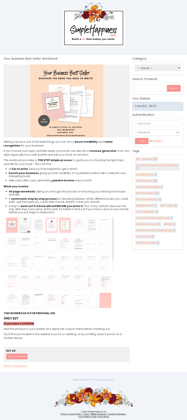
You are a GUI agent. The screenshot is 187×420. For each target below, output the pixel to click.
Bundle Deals (146, 174)
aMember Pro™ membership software (97, 380)
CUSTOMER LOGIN (87, 416)
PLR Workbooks (147, 243)
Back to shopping (15, 366)
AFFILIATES (103, 416)
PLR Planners (146, 181)
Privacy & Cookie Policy (71, 414)
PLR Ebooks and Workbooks (155, 230)
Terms (86, 414)
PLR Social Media (148, 199)
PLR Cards (168, 205)
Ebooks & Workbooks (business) (157, 166)
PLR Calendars (147, 212)
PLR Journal (145, 236)
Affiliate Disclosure (98, 414)
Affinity (169, 224)
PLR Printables (147, 193)
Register (158, 141)
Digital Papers (146, 205)
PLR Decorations (148, 224)
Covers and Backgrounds (154, 218)
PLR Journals (146, 159)
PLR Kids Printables (149, 187)
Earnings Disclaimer (117, 414)
